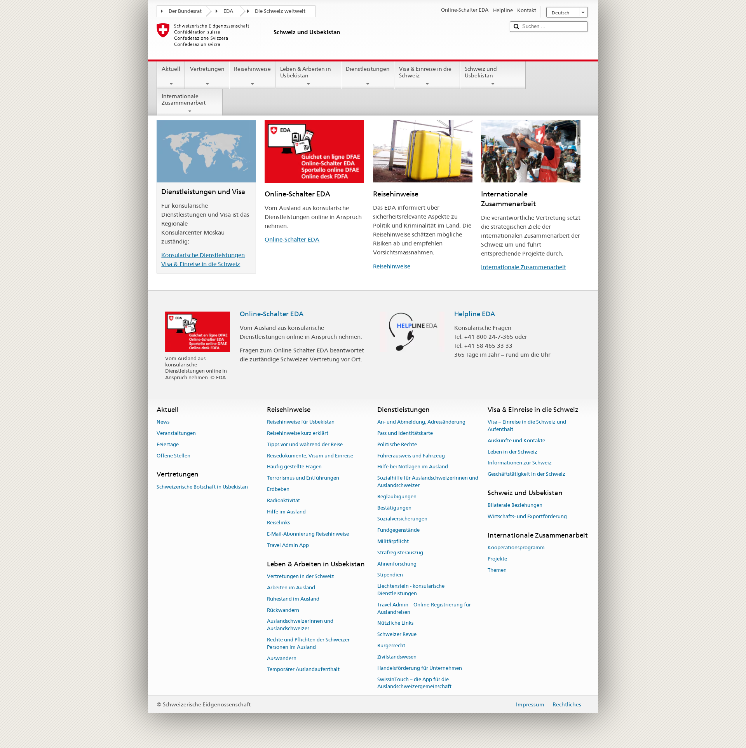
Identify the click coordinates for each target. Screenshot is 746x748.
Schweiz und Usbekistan (481, 72)
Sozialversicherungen (402, 519)
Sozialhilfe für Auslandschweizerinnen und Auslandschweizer (427, 481)
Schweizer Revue (397, 635)
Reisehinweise (252, 69)
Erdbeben (278, 489)
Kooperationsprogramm (516, 547)
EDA (228, 11)
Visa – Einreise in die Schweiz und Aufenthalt (527, 425)
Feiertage (168, 444)
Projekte (497, 559)
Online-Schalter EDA (292, 239)
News (163, 422)
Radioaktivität (283, 500)
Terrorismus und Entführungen (303, 478)
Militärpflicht (393, 541)
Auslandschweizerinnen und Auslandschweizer (300, 625)
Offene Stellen (173, 456)
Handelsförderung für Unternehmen (419, 668)
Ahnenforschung (397, 564)
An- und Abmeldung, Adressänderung (421, 422)
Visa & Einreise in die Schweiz (425, 72)
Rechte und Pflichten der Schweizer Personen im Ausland (308, 643)
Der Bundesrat (185, 11)
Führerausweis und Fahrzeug (411, 456)
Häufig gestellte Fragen (294, 467)
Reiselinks (278, 523)
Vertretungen (207, 69)
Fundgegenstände (398, 530)
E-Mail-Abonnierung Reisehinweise (308, 534)
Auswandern (281, 658)
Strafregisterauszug (400, 552)
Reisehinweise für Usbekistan (301, 422)
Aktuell (171, 69)
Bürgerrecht (391, 645)
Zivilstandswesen (397, 657)
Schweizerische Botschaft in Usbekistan (202, 487)
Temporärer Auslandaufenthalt (303, 670)
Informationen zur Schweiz (520, 463)
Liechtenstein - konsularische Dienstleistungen (410, 590)
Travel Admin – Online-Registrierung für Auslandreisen (424, 608)
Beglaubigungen (397, 496)
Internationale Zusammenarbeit (184, 99)
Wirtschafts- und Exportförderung (527, 516)
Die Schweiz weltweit (280, 11)
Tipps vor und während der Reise (305, 444)
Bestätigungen (394, 508)
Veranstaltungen (176, 433)
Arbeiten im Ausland (291, 587)
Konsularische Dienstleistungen (203, 255)
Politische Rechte (397, 444)
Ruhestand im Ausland (293, 599)
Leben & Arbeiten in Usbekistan (305, 72)
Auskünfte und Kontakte (516, 440)
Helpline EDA (474, 314)
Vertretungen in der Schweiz (300, 576)
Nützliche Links (395, 623)
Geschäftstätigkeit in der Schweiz (526, 474)
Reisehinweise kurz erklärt (297, 433)
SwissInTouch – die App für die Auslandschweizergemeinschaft (414, 683)
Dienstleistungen (368, 69)
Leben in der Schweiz (512, 452)
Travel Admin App (288, 545)
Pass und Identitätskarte (405, 433)
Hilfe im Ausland (286, 512)
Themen (497, 570)
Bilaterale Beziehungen (515, 505)
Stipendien (390, 575)
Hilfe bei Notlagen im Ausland (412, 467)
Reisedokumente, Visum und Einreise (310, 456)
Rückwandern (283, 610)
